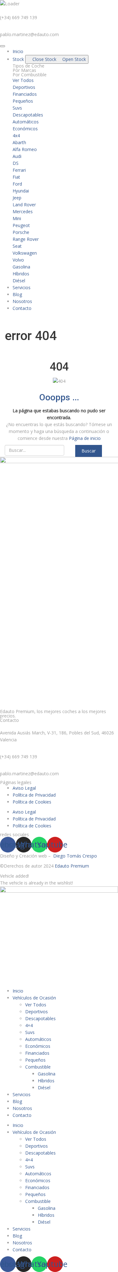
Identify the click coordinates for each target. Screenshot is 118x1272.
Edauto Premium (72, 866)
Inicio (18, 991)
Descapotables (40, 1018)
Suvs (30, 1032)
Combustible (38, 1067)
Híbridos (46, 1081)
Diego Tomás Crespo (75, 856)
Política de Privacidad (34, 795)
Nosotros (22, 1108)
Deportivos (36, 1012)
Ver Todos (35, 1005)
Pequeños (35, 1060)
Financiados (37, 1053)
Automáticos (38, 1039)
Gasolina (46, 1074)
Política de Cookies (32, 802)
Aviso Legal (24, 788)
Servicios (22, 1094)
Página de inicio (85, 438)
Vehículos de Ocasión (34, 998)
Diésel (44, 1088)
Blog (17, 1101)
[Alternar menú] (2, 46)
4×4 (29, 1025)
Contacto (22, 1115)
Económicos (37, 1046)
